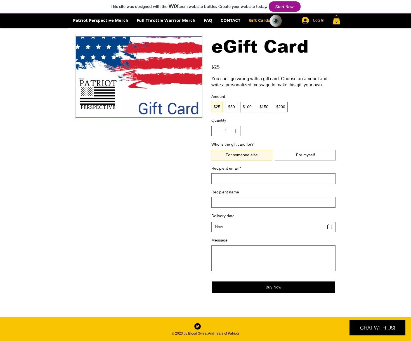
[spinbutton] (226, 131)
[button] (336, 19)
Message (219, 240)
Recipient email (226, 168)
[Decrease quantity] (215, 131)
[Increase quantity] (236, 131)
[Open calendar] (329, 226)
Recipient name (225, 192)
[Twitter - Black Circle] (197, 326)
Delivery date (223, 216)
